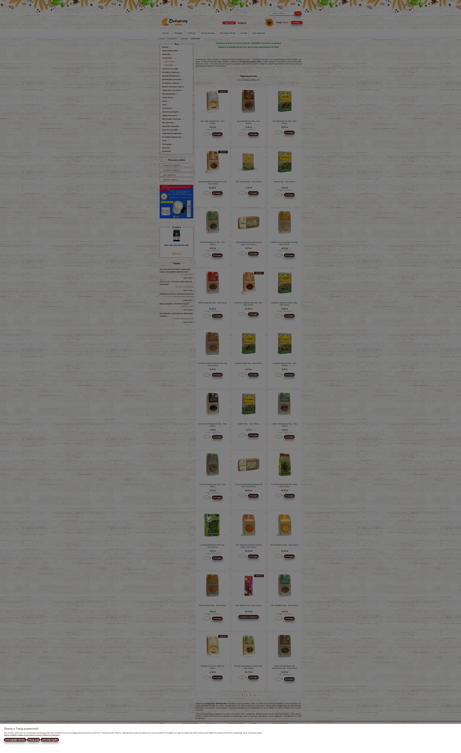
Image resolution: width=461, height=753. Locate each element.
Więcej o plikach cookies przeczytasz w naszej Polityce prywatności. (32, 735)
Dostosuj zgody (33, 739)
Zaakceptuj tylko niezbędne (15, 739)
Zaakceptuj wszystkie (50, 739)
